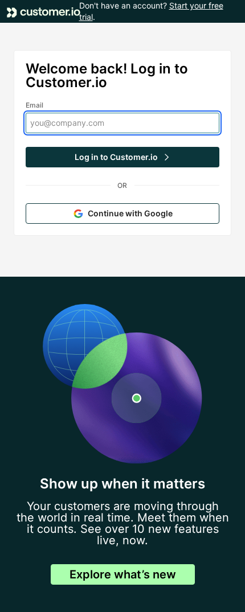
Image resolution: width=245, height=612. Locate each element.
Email (35, 105)
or (122, 185)
